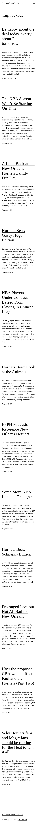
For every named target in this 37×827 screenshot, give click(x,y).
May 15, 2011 (6, 712)
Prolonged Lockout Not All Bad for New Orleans (18, 611)
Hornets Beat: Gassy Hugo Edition (13, 235)
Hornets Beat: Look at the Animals (18, 369)
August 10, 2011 (7, 529)
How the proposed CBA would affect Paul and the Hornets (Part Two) (18, 676)
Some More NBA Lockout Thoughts (17, 494)
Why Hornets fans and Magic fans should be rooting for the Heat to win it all (18, 742)
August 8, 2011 (7, 586)
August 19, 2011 (7, 346)
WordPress (22, 820)
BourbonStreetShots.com (12, 3)
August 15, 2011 (7, 404)
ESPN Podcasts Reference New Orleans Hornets (15, 429)
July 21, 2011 (6, 648)
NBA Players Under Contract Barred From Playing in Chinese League (17, 302)
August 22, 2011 (7, 272)
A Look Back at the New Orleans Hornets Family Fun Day (18, 170)
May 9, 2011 (6, 784)
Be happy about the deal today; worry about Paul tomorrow (18, 36)
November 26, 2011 (9, 78)
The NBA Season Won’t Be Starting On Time (17, 103)
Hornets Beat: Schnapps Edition (16, 551)
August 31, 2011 (7, 210)
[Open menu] (34, 3)
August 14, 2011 (7, 471)
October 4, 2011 (7, 143)
